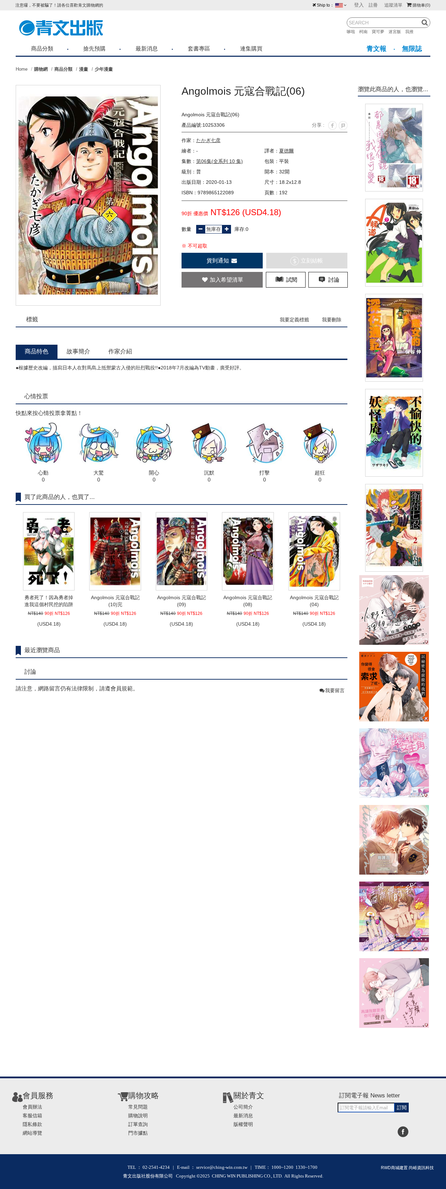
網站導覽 (32, 1133)
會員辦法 (32, 1107)
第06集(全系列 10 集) (219, 161)
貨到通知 (218, 261)
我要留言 (335, 690)
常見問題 (138, 1107)
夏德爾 (286, 151)
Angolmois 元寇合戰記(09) (181, 601)
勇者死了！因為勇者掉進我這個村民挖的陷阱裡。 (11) (48, 601)
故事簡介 (78, 351)
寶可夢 (380, 32)
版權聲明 (243, 1124)
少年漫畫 (104, 69)
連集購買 (251, 49)
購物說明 (138, 1115)
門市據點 (138, 1133)
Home (22, 69)
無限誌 (412, 48)
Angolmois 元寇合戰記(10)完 (115, 601)
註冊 (373, 5)
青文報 (376, 48)
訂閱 (402, 1107)
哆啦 (353, 32)
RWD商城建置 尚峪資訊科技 (407, 1167)
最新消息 (147, 49)
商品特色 (36, 351)
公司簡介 (243, 1107)
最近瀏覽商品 (42, 650)
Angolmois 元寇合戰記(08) (247, 601)
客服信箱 (32, 1115)
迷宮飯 (397, 32)
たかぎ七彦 (208, 140)
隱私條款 (32, 1124)
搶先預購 (94, 49)
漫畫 (83, 69)
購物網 (41, 69)
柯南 (365, 32)
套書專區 (199, 49)
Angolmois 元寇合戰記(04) (314, 601)
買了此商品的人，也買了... (59, 497)
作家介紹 (120, 351)
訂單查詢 (138, 1124)
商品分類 (42, 49)
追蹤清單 (393, 5)
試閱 (291, 280)
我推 (411, 32)
